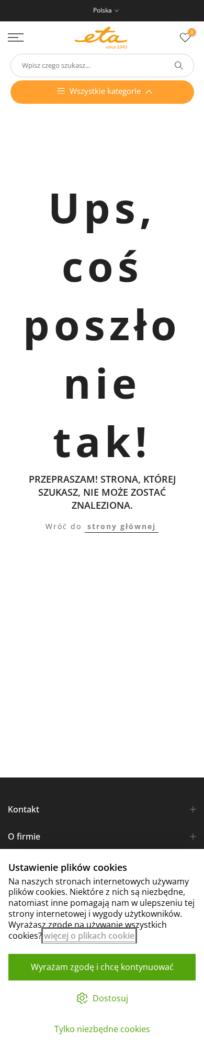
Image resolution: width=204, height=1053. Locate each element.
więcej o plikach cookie (89, 935)
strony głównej (121, 526)
